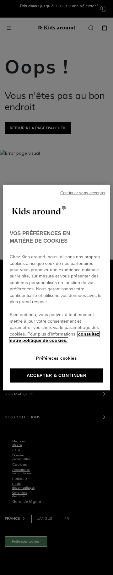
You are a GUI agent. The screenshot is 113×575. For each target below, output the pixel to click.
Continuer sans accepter (82, 193)
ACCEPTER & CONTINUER (57, 375)
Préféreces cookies (56, 358)
